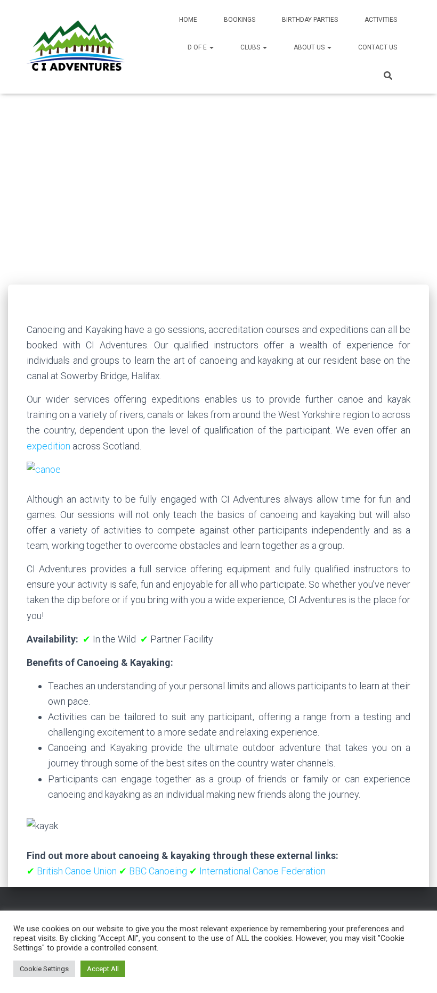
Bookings (239, 19)
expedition (48, 446)
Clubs (251, 47)
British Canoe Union (77, 871)
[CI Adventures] (76, 46)
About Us (310, 47)
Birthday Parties (310, 19)
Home (188, 19)
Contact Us (377, 47)
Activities (381, 19)
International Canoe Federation (262, 871)
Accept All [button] (103, 969)
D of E (198, 47)
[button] (211, 47)
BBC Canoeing (158, 871)
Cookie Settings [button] (44, 969)
